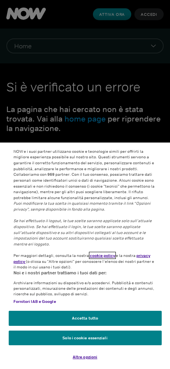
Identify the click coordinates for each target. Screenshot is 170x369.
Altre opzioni (85, 356)
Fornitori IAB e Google (34, 301)
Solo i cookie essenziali (84, 337)
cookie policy (102, 255)
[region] (85, 256)
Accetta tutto (85, 318)
